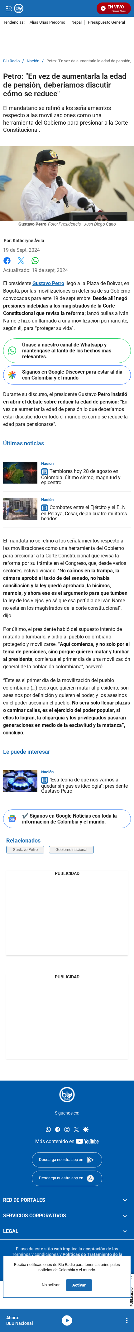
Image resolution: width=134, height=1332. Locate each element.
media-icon (67, 1320)
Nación (33, 61)
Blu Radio (11, 61)
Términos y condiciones (35, 1254)
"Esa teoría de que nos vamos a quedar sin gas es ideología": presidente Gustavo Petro (84, 785)
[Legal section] (125, 1231)
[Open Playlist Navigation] (127, 1320)
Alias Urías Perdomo (47, 22)
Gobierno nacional (71, 849)
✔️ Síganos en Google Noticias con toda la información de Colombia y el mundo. (69, 819)
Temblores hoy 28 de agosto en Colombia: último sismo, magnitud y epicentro (81, 476)
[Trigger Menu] (8, 8)
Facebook (7, 264)
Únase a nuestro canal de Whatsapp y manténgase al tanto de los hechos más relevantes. (66, 351)
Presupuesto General (106, 22)
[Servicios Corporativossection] (125, 1216)
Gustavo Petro (25, 849)
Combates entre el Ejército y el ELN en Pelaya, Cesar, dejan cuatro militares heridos (84, 513)
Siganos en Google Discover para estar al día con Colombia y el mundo (72, 375)
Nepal (76, 22)
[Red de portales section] (125, 1200)
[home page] (67, 1094)
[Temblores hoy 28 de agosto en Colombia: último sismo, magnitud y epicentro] (20, 473)
